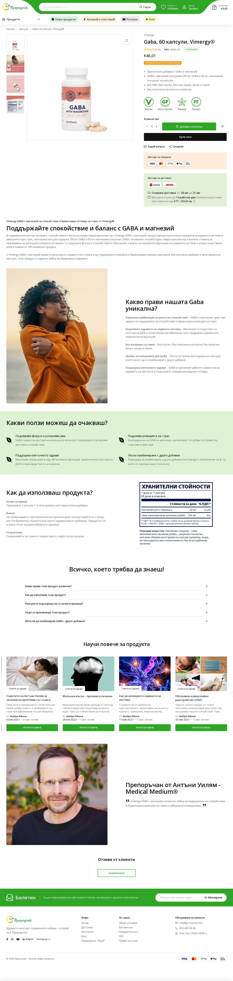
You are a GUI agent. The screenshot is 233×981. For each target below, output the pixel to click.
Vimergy (149, 35)
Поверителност (129, 932)
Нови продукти (65, 19)
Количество (151, 119)
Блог (152, 19)
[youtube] (17, 939)
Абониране (215, 897)
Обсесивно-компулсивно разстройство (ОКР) (135, 698)
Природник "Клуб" (93, 940)
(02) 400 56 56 (187, 928)
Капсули (23, 29)
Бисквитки (126, 927)
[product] (126, 40)
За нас (85, 923)
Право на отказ (128, 940)
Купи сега (185, 137)
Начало (10, 29)
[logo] (15, 6)
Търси (147, 7)
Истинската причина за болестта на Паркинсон (199, 698)
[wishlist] (222, 126)
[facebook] (7, 939)
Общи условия (128, 923)
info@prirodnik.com (191, 923)
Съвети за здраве (17, 688)
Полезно (132, 19)
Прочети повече (32, 727)
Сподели (178, 146)
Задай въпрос (156, 146)
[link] (32, 673)
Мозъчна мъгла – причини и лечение (31, 696)
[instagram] (12, 939)
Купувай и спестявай (101, 19)
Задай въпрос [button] (116, 873)
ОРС (121, 936)
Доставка (87, 927)
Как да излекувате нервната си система (83, 698)
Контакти (87, 932)
